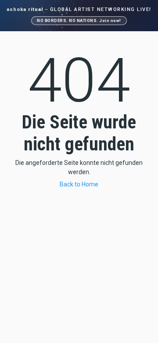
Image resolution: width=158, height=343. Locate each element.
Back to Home (79, 184)
